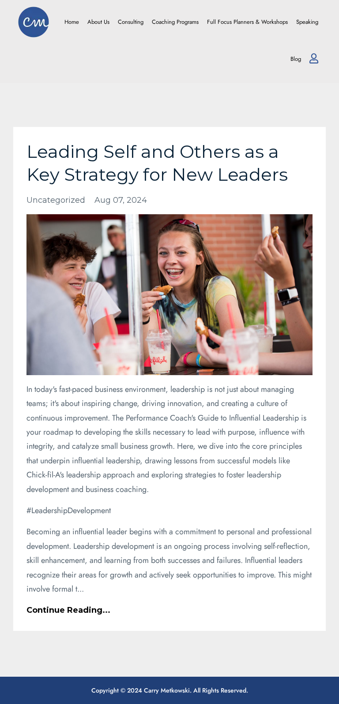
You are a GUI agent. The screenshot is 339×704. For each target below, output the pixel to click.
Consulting (130, 22)
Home (71, 22)
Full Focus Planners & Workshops (247, 22)
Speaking (307, 22)
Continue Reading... (68, 610)
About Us (98, 22)
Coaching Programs (175, 22)
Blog (295, 59)
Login (313, 59)
